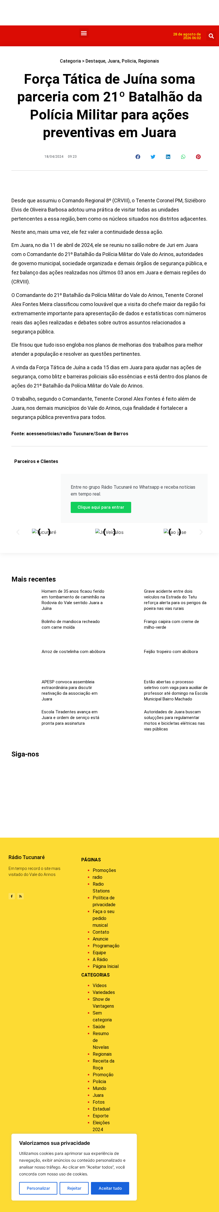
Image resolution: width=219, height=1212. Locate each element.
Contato (101, 932)
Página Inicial (106, 966)
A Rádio (100, 959)
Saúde (99, 1026)
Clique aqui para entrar (101, 507)
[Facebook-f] (12, 896)
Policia (129, 61)
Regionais (148, 61)
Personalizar (38, 1188)
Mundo (99, 1088)
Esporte (101, 1116)
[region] (74, 1167)
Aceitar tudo (110, 1188)
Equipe (99, 952)
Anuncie (100, 939)
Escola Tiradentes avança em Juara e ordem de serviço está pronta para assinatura (70, 717)
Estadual (101, 1109)
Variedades (104, 992)
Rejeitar (74, 1188)
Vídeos (100, 985)
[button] (84, 33)
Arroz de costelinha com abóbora (73, 651)
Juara (113, 61)
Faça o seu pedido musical (103, 918)
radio (97, 877)
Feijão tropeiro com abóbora (171, 651)
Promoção (103, 1074)
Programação (106, 946)
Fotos (99, 1102)
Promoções (104, 870)
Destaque (95, 61)
